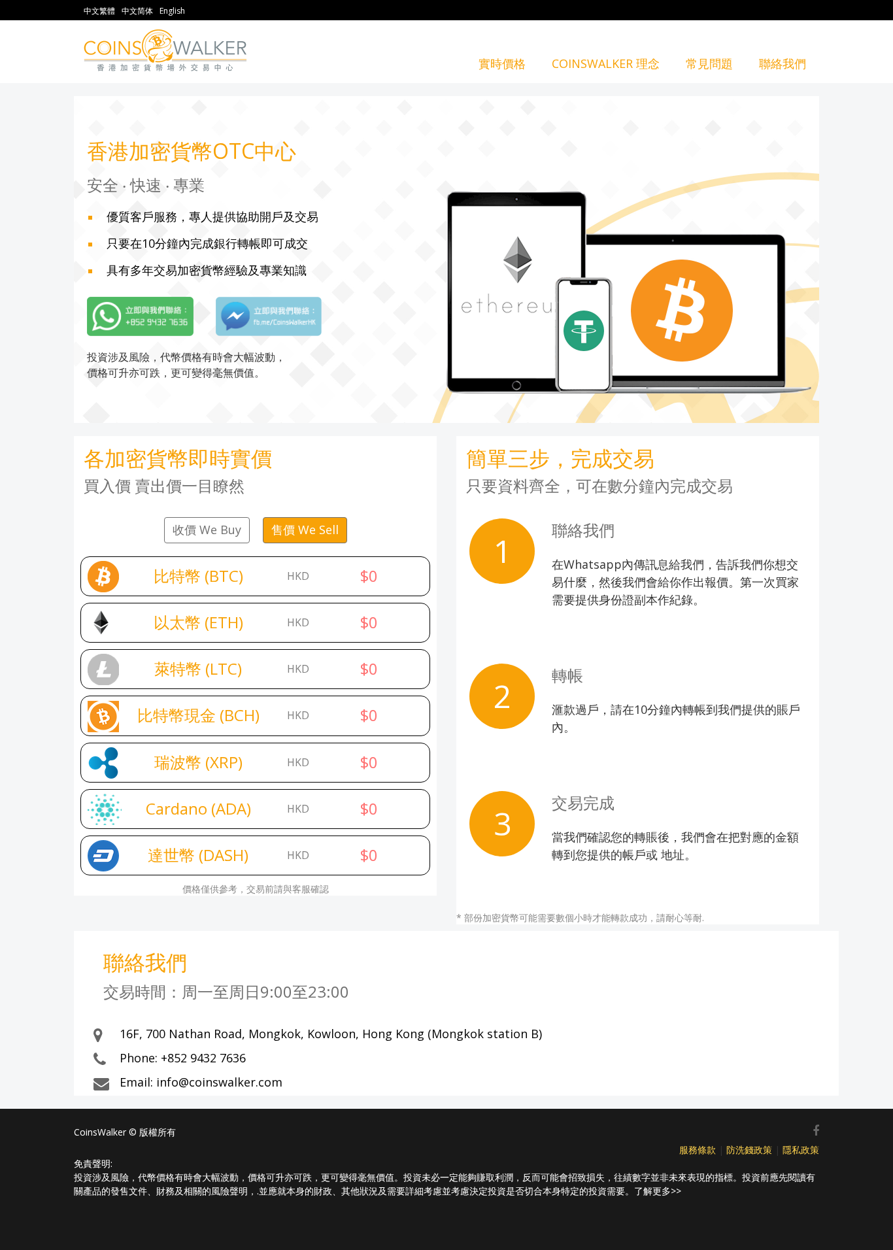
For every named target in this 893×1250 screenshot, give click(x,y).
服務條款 (697, 1149)
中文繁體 (99, 10)
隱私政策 (801, 1149)
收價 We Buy (207, 529)
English (172, 10)
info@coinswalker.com (219, 1082)
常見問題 (709, 63)
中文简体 (137, 10)
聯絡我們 (782, 63)
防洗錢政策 (749, 1149)
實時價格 (502, 63)
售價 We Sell (305, 529)
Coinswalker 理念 (606, 63)
